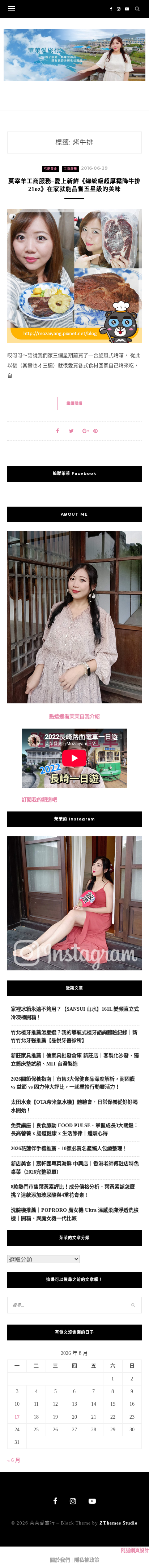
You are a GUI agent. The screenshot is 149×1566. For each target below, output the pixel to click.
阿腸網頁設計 (135, 1550)
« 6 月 (13, 1460)
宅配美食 (50, 168)
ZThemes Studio (118, 1523)
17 (17, 1417)
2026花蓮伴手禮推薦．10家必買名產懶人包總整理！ (69, 1148)
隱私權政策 (86, 1560)
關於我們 (60, 1560)
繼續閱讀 (74, 403)
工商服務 (70, 168)
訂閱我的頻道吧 (39, 799)
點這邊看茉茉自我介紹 (74, 716)
